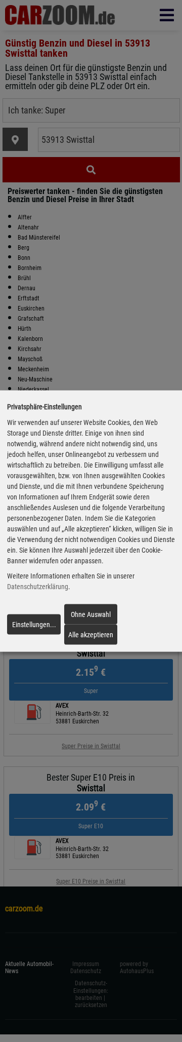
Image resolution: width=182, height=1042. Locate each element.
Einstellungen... (34, 625)
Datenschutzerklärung (37, 587)
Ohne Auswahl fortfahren (91, 617)
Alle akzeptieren (90, 635)
